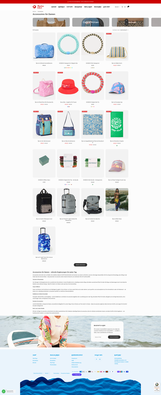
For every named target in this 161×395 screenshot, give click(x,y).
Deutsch (117, 6)
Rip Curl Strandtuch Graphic (117, 141)
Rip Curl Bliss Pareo (117, 218)
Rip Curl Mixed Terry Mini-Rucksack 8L (44, 102)
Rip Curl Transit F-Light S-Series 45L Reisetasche (68, 219)
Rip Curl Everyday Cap (117, 102)
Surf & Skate (88, 7)
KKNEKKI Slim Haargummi (92, 63)
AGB (73, 360)
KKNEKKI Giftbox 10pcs (44, 180)
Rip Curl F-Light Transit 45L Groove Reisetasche (44, 258)
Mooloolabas (53, 364)
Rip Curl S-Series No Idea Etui (92, 218)
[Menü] (159, 383)
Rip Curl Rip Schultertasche (68, 141)
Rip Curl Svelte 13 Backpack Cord (44, 218)
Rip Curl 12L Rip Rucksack (44, 141)
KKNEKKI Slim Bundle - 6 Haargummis (92, 180)
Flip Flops (70, 7)
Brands (34, 362)
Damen (34, 11)
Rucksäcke (35, 360)
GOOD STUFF (106, 7)
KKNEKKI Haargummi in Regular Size (68, 63)
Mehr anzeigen (80, 264)
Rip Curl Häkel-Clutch (117, 63)
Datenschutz (75, 364)
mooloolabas (97, 7)
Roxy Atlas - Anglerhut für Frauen (68, 102)
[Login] (125, 6)
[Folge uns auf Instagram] (100, 359)
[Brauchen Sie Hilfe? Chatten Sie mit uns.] (3, 391)
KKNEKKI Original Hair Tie (92, 102)
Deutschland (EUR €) (38, 373)
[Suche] (122, 6)
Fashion (53, 7)
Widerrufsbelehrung (76, 362)
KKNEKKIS (61, 7)
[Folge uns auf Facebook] (96, 359)
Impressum (74, 358)
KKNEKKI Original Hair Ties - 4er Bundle (68, 180)
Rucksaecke (78, 7)
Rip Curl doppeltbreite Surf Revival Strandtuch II (93, 141)
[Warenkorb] (127, 6)
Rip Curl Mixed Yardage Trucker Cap (117, 180)
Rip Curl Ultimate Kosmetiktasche (44, 63)
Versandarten (75, 366)
